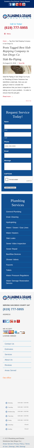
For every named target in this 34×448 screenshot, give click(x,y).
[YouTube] (23, 5)
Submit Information (10, 187)
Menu (9, 34)
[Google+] (17, 5)
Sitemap (12, 446)
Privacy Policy (19, 444)
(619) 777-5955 (16, 28)
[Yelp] (20, 5)
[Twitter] (13, 5)
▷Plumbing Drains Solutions (17, 15)
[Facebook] (10, 5)
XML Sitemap (20, 446)
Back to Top (28, 100)
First (5, 130)
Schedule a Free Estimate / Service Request (17, 1)
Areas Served (7, 444)
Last (5, 138)
